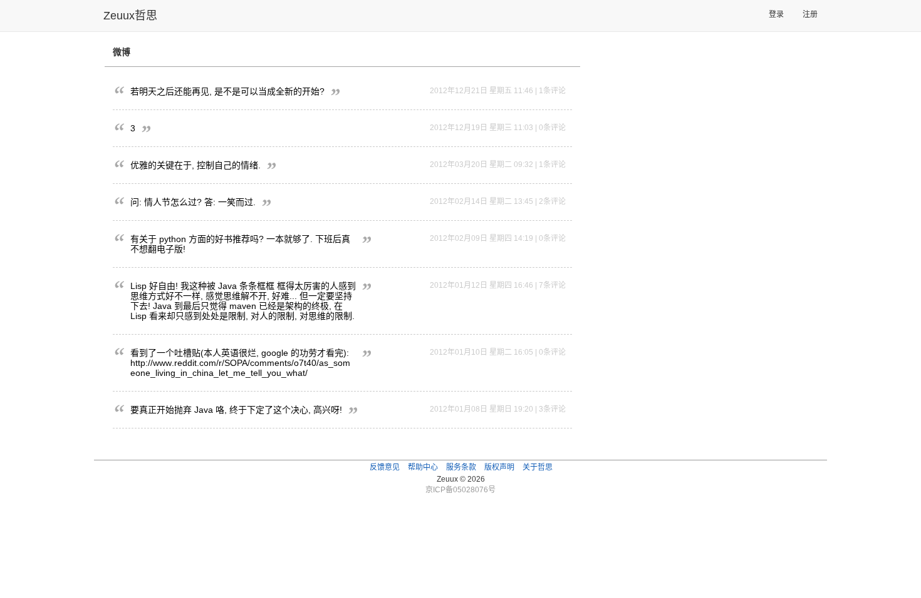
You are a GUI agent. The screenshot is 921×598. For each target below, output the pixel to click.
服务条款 (461, 467)
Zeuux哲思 (130, 15)
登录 (776, 14)
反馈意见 (385, 467)
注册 (810, 14)
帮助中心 (423, 467)
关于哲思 (538, 467)
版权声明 (499, 467)
